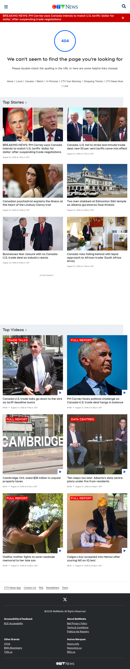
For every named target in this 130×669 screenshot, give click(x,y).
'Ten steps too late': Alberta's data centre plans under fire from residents (95, 479)
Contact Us (30, 587)
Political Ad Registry (78, 631)
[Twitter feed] (65, 599)
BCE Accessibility (13, 623)
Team (65, 587)
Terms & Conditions (77, 627)
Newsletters (52, 587)
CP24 (7, 643)
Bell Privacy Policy (77, 623)
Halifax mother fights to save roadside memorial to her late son (29, 558)
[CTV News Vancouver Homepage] (65, 7)
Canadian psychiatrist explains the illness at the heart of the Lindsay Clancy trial (33, 203)
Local (19, 81)
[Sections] (6, 6)
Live (65, 86)
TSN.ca (8, 651)
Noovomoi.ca (74, 647)
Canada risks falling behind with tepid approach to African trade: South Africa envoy (94, 258)
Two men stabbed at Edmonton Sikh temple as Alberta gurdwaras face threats (96, 203)
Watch (40, 81)
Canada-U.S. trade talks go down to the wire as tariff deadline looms (32, 400)
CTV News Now (114, 81)
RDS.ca (71, 651)
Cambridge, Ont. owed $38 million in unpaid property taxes (32, 479)
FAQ (41, 587)
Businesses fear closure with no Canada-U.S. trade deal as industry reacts (30, 256)
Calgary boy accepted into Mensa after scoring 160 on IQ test (93, 558)
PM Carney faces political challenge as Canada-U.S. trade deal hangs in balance (95, 400)
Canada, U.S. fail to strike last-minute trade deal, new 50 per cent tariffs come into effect (97, 146)
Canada (29, 81)
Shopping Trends (93, 81)
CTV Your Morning (71, 81)
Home (10, 81)
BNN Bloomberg (13, 647)
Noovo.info (73, 643)
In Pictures (52, 81)
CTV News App (12, 587)
